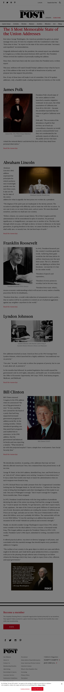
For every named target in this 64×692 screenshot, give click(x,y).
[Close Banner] (61, 684)
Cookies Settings (25, 689)
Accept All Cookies (37, 689)
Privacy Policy (41, 685)
